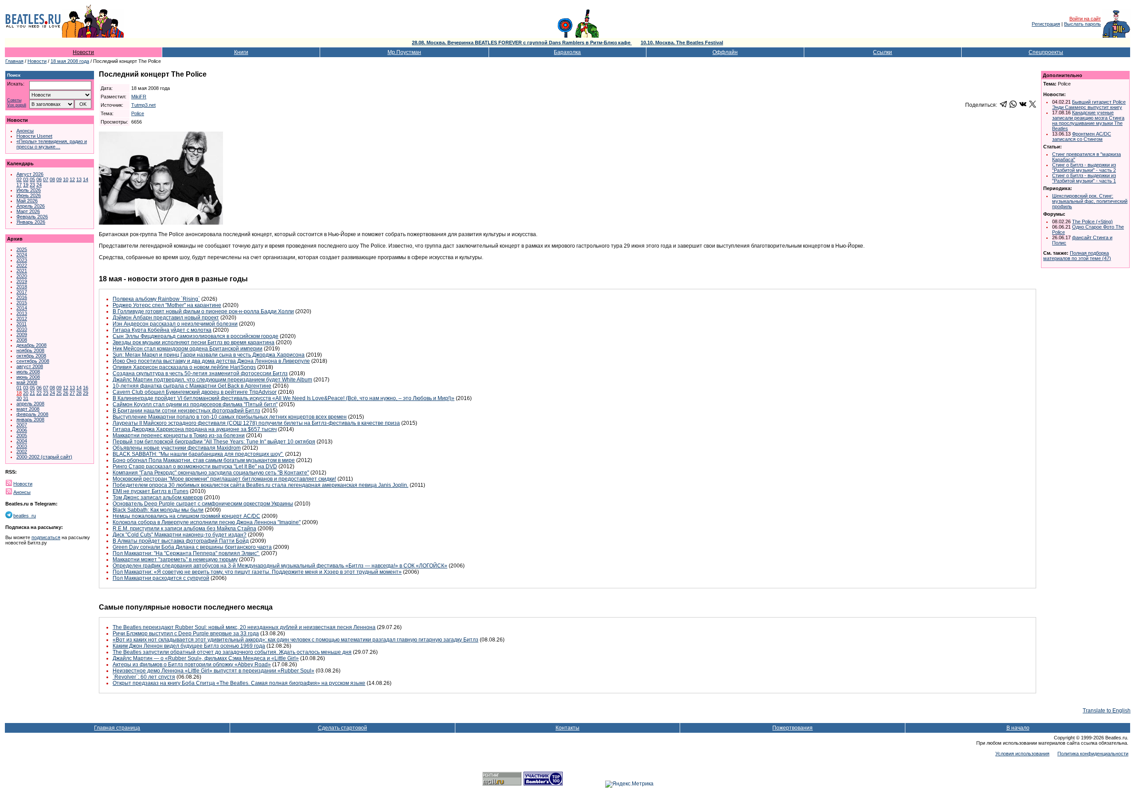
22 (39, 393)
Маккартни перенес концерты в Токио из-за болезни (179, 435)
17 (19, 184)
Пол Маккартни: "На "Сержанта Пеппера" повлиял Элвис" (186, 553)
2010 (21, 329)
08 (52, 179)
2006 (21, 430)
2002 (21, 451)
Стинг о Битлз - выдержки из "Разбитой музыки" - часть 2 (1084, 167)
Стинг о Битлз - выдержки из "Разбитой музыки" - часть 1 (1084, 178)
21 (32, 393)
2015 (21, 302)
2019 (21, 281)
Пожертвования (792, 728)
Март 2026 (28, 211)
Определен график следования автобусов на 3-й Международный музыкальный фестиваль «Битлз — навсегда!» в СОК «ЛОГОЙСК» (280, 566)
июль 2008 (28, 371)
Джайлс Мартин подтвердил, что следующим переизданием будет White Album (212, 380)
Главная (14, 61)
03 (25, 179)
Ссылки (882, 52)
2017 (21, 292)
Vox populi (16, 105)
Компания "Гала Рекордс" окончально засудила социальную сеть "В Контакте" (211, 473)
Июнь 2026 (28, 195)
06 (39, 179)
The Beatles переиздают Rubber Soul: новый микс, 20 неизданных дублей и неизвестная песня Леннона (244, 627)
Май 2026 (27, 200)
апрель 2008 (30, 403)
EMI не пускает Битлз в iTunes (150, 491)
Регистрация (1046, 24)
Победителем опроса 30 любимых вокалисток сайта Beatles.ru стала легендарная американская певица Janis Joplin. (260, 485)
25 (59, 393)
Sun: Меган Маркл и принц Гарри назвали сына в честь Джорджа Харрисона (209, 355)
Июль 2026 (28, 190)
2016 (21, 297)
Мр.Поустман (404, 52)
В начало (1017, 728)
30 (19, 398)
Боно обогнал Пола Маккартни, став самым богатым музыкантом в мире (204, 460)
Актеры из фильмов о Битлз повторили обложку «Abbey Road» (192, 664)
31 (25, 398)
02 (19, 179)
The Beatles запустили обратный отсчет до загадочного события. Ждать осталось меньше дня (232, 652)
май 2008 (26, 382)
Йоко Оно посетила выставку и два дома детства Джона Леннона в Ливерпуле (211, 361)
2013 (21, 313)
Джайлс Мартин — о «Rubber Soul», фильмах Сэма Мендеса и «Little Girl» (206, 658)
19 (25, 184)
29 (85, 393)
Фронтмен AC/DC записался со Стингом (1081, 136)
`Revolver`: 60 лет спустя (144, 677)
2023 (21, 260)
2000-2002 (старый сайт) (44, 456)
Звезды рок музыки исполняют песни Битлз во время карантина (193, 342)
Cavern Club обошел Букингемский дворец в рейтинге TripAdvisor (195, 392)
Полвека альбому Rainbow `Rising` (156, 299)
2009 (21, 334)
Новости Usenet (34, 136)
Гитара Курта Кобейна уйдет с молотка (162, 330)
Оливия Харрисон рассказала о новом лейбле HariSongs (184, 367)
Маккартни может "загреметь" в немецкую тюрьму (175, 559)
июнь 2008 (28, 377)
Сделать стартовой (342, 728)
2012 (21, 318)
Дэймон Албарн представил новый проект (166, 318)
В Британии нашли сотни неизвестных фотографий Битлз (186, 411)
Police (137, 113)
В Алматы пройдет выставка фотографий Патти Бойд (181, 541)
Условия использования (1022, 753)
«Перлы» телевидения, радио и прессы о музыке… (51, 144)
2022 (21, 265)
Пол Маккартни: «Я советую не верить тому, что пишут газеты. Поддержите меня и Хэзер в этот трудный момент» (257, 572)
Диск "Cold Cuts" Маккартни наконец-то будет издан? (180, 535)
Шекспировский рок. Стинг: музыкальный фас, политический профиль (1089, 201)
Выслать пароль (1082, 24)
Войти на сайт (1085, 18)
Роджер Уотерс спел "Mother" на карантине (167, 305)
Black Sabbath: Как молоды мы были (158, 510)
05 (32, 179)
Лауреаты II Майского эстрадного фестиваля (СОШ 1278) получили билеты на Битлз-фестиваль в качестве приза (256, 423)
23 (32, 184)
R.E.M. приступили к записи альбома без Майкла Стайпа (184, 528)
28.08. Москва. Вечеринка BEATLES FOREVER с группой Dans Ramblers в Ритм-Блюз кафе (522, 42)
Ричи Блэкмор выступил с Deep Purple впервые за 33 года (186, 633)
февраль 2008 (32, 414)
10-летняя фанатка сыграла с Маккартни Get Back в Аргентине (192, 386)
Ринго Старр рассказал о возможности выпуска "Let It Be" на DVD (195, 466)
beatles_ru (24, 515)
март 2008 (27, 409)
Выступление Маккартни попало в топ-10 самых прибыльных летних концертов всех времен (230, 417)
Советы (14, 100)
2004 (21, 440)
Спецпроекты (1046, 52)
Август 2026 (29, 174)
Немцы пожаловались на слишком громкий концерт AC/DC (186, 516)
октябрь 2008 (31, 355)
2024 (21, 254)
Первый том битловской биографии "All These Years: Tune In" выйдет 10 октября (214, 442)
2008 (21, 339)
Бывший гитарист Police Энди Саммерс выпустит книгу (1089, 104)
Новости (83, 52)
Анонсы (25, 130)
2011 (21, 324)
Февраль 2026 (32, 216)
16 (85, 387)
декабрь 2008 (31, 345)
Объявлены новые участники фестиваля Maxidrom (177, 448)
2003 (21, 446)
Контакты (567, 728)
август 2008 (29, 366)
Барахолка (567, 52)
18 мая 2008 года (70, 61)
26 (65, 393)
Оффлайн (725, 52)
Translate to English (1107, 710)
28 (79, 393)
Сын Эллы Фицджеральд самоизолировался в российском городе (195, 336)
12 (72, 179)
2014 (21, 308)
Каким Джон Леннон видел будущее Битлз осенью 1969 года (189, 646)
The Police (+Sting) (1092, 221)
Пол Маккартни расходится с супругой (161, 578)
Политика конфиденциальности (1092, 753)
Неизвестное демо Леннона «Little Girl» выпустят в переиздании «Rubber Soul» (213, 671)
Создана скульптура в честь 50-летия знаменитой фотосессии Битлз (200, 373)
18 (19, 393)
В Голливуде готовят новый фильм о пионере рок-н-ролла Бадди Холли (203, 311)
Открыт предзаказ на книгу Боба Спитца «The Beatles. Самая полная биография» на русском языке (239, 683)
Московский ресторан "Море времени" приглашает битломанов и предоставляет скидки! (224, 479)
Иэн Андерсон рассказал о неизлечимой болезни (175, 324)
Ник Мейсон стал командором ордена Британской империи (187, 349)
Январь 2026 (30, 222)
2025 (21, 249)
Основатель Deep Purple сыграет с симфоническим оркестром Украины (203, 504)
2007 (21, 425)
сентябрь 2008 (32, 361)
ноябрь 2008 (30, 350)
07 (45, 179)
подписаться (45, 537)
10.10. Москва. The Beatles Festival (682, 42)
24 (39, 184)
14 (85, 179)
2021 (21, 270)
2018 (21, 286)
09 (59, 179)
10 (65, 179)
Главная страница (117, 728)
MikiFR (138, 96)
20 (25, 393)
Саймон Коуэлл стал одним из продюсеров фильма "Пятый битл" (195, 404)
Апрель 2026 (30, 206)
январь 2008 (30, 419)
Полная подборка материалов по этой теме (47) (1077, 255)
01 (19, 387)
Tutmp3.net (143, 105)
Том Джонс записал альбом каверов (158, 497)
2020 (21, 276)
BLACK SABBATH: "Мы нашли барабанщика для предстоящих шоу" (198, 454)
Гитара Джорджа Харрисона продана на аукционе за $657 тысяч (195, 429)
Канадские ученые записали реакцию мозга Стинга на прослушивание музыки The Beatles (1088, 120)
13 (79, 179)
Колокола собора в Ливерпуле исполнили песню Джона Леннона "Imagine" (207, 522)
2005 (21, 435)
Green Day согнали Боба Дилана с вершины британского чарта (192, 547)
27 (72, 393)
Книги (241, 52)
